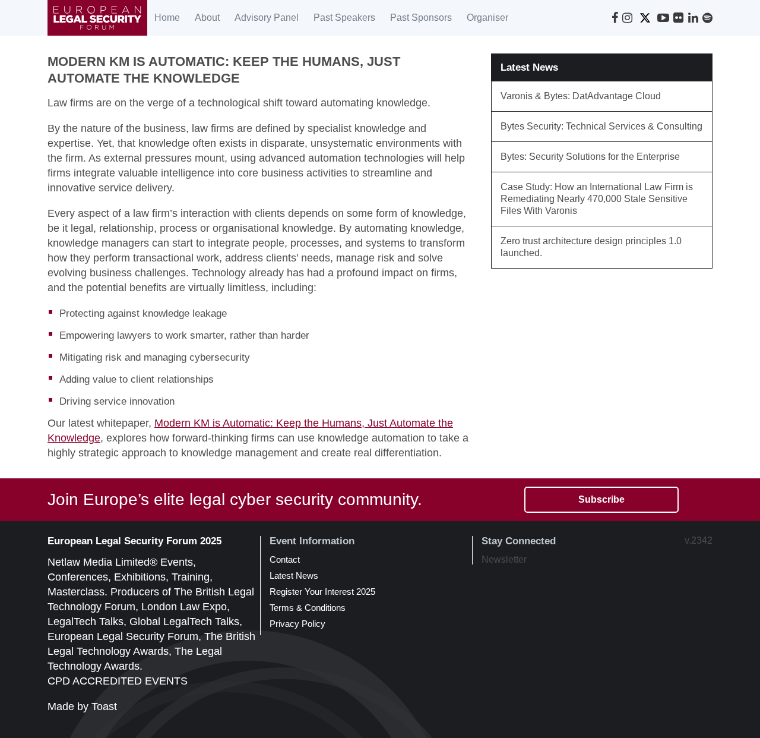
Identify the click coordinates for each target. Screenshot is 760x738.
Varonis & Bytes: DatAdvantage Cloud (581, 96)
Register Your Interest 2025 (322, 591)
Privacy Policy (297, 623)
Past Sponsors (421, 17)
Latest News (294, 575)
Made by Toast (82, 706)
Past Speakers (344, 17)
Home (167, 17)
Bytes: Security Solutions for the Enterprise (590, 157)
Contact (285, 559)
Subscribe (601, 499)
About (207, 17)
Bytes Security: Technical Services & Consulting (601, 126)
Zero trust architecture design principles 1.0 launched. (591, 247)
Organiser (487, 17)
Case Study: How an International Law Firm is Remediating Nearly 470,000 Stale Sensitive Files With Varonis (597, 199)
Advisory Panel (267, 17)
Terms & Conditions (308, 607)
